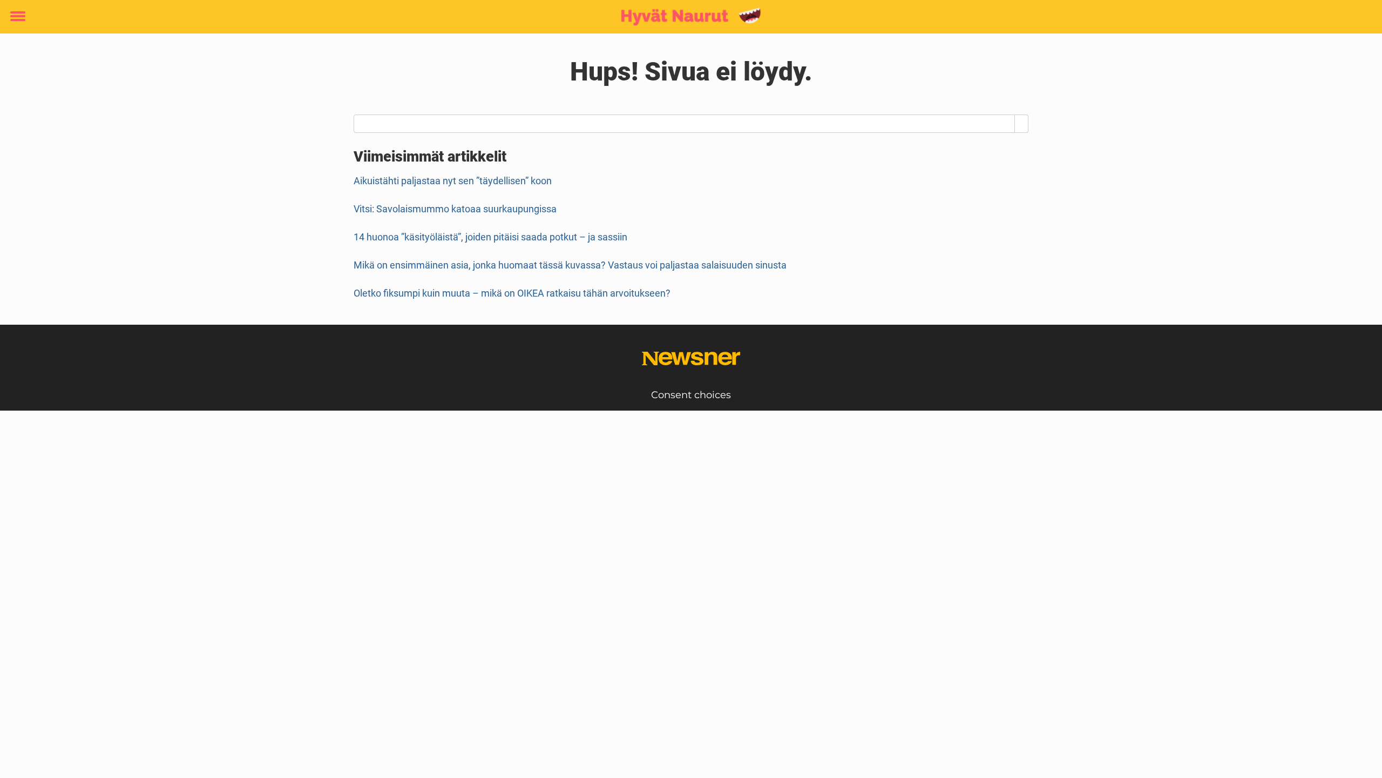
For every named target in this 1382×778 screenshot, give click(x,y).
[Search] (1021, 124)
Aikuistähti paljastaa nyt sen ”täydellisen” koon (453, 180)
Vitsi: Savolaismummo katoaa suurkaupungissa (455, 208)
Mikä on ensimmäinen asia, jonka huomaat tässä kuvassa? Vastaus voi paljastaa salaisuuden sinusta (570, 265)
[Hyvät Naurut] (687, 17)
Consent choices (691, 395)
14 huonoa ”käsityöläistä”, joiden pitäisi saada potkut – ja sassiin (490, 237)
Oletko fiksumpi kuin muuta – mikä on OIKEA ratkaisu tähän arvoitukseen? (512, 293)
